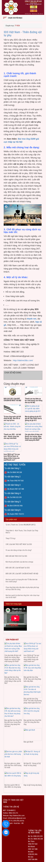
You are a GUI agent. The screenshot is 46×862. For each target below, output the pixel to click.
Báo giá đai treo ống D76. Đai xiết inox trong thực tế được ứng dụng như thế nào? (13, 723)
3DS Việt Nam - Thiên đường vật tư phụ (23, 33)
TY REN (17, 26)
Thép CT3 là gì (10, 538)
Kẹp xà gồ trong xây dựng (33, 785)
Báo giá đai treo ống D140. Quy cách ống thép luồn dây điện (32, 679)
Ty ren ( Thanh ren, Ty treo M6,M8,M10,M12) (20, 525)
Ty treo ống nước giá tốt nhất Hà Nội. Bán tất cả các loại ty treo (12, 418)
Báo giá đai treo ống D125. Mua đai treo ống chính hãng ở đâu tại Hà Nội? (12, 680)
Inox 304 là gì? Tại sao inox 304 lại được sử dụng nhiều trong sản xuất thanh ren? (12, 457)
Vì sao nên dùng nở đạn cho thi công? (19, 550)
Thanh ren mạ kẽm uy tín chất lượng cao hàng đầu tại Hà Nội (33, 400)
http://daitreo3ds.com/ (23, 360)
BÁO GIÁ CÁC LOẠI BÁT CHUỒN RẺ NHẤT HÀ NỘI (12, 399)
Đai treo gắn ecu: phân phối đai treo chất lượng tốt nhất (12, 765)
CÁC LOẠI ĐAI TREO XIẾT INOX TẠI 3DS (19, 544)
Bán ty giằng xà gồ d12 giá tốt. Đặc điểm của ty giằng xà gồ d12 (33, 418)
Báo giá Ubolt (28, 742)
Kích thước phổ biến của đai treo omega (19, 562)
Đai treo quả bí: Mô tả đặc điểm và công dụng (12, 786)
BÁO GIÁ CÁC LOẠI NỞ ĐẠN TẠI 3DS (18, 568)
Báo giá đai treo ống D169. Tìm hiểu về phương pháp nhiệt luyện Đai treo (33, 701)
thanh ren (31, 319)
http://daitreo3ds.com (17, 816)
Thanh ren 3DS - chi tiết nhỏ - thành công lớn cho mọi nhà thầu (12, 436)
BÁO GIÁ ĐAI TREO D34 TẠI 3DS (16, 556)
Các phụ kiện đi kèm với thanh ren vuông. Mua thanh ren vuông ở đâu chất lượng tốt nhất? (33, 437)
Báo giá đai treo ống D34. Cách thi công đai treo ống (32, 722)
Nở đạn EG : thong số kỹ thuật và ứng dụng (32, 764)
